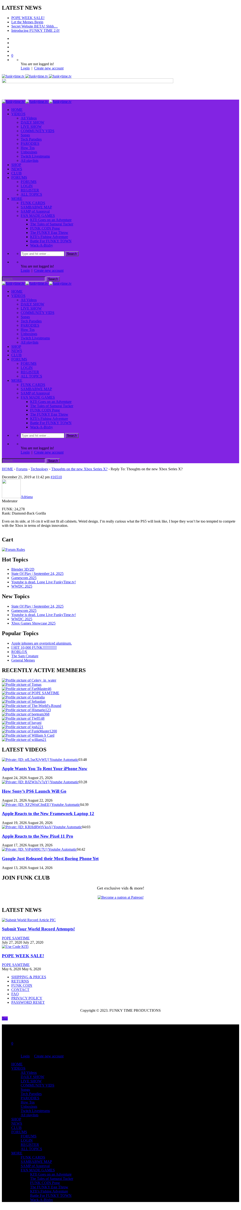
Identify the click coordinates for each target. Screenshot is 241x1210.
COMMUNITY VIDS (37, 127)
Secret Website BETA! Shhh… (34, 22)
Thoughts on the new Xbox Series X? (79, 465)
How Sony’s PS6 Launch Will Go (34, 786)
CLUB (16, 169)
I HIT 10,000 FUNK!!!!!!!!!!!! (34, 643)
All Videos (29, 114)
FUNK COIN (21, 981)
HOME (17, 105)
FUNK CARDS (33, 199)
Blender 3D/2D (22, 565)
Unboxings (29, 148)
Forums (22, 465)
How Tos (28, 144)
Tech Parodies (31, 135)
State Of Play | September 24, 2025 (37, 569)
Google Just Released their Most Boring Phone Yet (50, 854)
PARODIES (30, 139)
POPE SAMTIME (16, 934)
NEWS (16, 165)
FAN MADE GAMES (38, 211)
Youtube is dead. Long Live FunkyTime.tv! (43, 578)
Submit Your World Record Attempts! (38, 924)
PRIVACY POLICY (26, 994)
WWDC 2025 (21, 582)
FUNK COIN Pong (45, 224)
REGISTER (30, 186)
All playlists (29, 156)
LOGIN (27, 182)
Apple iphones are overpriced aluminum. (41, 639)
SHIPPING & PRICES (28, 973)
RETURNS (20, 977)
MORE (16, 194)
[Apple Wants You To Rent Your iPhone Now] (40, 755)
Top (5, 1014)
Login (25, 64)
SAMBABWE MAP (36, 203)
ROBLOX (19, 648)
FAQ (15, 990)
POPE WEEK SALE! (23, 951)
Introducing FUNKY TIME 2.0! (35, 26)
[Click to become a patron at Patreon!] (121, 893)
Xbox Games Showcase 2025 (33, 619)
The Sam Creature (24, 652)
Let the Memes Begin (27, 18)
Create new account (49, 64)
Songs (25, 131)
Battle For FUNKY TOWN (51, 237)
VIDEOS (18, 110)
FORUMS (19, 173)
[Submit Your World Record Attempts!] (29, 916)
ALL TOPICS (31, 190)
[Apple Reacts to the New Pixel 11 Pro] (42, 823)
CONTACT (20, 985)
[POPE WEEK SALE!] (15, 942)
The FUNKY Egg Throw (49, 228)
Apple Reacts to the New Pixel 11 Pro (37, 831)
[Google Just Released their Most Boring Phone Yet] (39, 845)
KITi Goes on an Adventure (51, 216)
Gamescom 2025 (23, 574)
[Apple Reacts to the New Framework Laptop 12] (41, 800)
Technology (39, 465)
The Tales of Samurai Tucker (51, 220)
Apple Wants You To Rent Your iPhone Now (44, 764)
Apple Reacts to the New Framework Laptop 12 (48, 809)
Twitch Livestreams (35, 152)
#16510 (56, 473)
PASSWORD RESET (28, 998)
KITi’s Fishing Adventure (49, 233)
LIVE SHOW (31, 122)
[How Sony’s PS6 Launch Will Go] (40, 778)
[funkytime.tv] (37, 72)
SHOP (16, 160)
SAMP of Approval (35, 207)
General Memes (23, 656)
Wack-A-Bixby (41, 241)
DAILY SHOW (32, 118)
